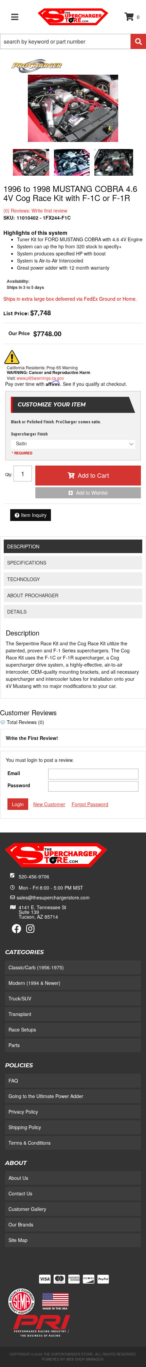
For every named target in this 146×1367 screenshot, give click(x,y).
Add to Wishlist (92, 492)
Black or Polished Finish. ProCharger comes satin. (56, 422)
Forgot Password (90, 804)
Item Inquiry (34, 515)
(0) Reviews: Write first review (35, 210)
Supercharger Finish (29, 434)
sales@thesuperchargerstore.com (53, 897)
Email (13, 773)
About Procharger (32, 595)
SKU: (9, 217)
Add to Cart (93, 475)
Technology (23, 579)
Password (18, 785)
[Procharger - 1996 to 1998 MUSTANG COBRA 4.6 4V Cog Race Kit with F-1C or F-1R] (36, 65)
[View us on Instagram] (30, 930)
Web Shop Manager (84, 1359)
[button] (73, 41)
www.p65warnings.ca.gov (40, 378)
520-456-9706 (34, 876)
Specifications (26, 562)
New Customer (49, 804)
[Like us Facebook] (16, 930)
